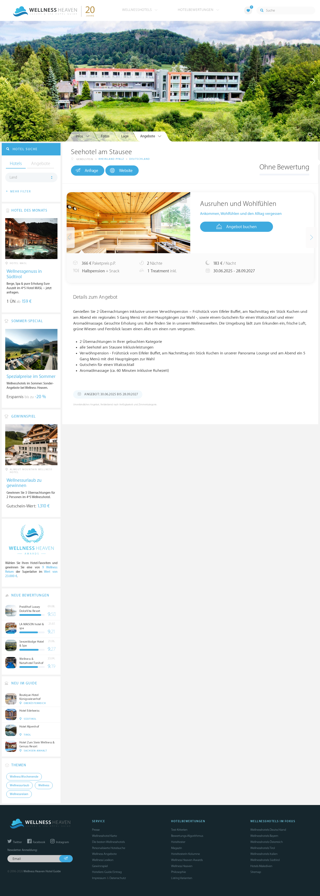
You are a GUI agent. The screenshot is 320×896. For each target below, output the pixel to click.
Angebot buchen (241, 226)
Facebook (38, 842)
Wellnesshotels (137, 10)
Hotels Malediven (261, 866)
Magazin (176, 848)
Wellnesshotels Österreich (266, 842)
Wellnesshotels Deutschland (268, 830)
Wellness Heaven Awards (187, 860)
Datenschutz (117, 878)
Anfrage (91, 170)
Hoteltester (178, 842)
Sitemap (255, 872)
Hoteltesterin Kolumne (185, 854)
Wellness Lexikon (102, 860)
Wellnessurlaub (19, 785)
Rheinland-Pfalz (111, 159)
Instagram (62, 842)
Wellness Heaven (181, 866)
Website (126, 170)
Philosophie (178, 872)
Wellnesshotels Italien (264, 854)
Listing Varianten (181, 878)
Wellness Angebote (104, 854)
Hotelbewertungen (196, 10)
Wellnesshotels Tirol (262, 848)
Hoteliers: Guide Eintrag (107, 872)
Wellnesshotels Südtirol (265, 860)
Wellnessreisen (19, 794)
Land (13, 177)
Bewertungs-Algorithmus (187, 836)
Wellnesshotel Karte (104, 836)
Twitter (17, 842)
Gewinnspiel (100, 866)
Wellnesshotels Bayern (264, 836)
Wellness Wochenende (24, 776)
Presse (96, 830)
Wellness (43, 785)
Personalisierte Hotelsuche (108, 848)
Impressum (99, 878)
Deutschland (139, 159)
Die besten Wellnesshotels (108, 842)
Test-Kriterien (179, 830)
